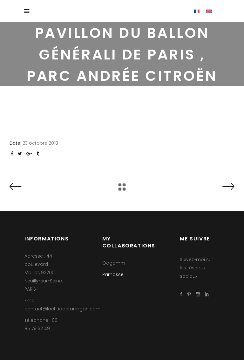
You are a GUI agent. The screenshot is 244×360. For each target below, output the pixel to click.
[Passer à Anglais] (209, 11)
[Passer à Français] (197, 11)
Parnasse (113, 274)
